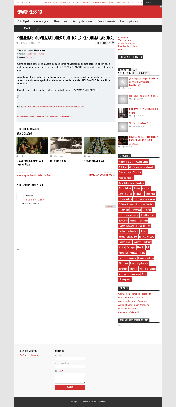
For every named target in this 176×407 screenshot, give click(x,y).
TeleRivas (133, 268)
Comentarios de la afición (144, 199)
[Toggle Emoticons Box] (18, 248)
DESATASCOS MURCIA (80, 2)
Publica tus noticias (25, 117)
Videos (153, 268)
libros (121, 49)
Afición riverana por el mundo (141, 167)
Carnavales (138, 193)
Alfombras (137, 172)
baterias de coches (127, 46)
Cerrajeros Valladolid (128, 312)
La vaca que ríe (125, 242)
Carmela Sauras (125, 193)
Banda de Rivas (125, 188)
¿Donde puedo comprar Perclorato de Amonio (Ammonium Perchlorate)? (143, 82)
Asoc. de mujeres (41, 21)
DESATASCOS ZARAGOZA (62, 2)
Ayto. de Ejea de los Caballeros (132, 183)
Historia (144, 231)
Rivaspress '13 (29, 11)
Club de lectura (60, 21)
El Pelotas (147, 209)
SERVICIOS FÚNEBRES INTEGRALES (143, 95)
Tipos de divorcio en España (140, 123)
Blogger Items (101, 402)
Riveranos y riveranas (129, 21)
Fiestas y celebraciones (82, 21)
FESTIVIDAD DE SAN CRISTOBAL (102, 175)
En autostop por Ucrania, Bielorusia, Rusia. (34, 175)
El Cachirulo (124, 209)
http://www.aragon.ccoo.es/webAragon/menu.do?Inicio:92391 (55, 107)
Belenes (137, 188)
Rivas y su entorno (146, 258)
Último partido (125, 279)
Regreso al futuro (137, 252)
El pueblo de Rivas (148, 215)
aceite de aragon (126, 43)
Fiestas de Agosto (126, 226)
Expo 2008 (123, 220)
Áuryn (144, 274)
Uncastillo (143, 268)
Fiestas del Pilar (143, 226)
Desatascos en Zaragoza (130, 297)
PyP (147, 247)
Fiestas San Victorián (139, 220)
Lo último (147, 242)
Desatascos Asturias (128, 309)
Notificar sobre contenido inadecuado (53, 117)
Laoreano (137, 242)
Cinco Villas (150, 193)
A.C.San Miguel (22, 21)
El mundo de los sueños (128, 215)
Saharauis (123, 268)
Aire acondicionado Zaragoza (132, 301)
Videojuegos (124, 40)
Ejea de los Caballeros (145, 204)
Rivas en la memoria (106, 21)
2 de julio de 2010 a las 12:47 (34, 200)
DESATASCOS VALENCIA (98, 2)
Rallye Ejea (123, 252)
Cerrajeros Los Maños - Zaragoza (134, 294)
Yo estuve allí (124, 274)
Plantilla (140, 247)
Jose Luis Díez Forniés (128, 236)
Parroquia (131, 247)
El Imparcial (136, 209)
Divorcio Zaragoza (23, 2)
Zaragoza (136, 274)
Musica (122, 247)
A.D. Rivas (123, 167)
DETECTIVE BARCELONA (117, 2)
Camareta (26, 43)
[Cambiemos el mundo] (35, 54)
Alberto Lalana (125, 172)
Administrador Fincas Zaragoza (133, 305)
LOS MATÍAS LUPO (146, 236)
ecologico (123, 37)
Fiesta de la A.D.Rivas (94, 160)
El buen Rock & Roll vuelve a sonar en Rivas (29, 162)
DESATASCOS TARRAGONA (137, 2)
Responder (109, 206)
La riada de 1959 (58, 160)
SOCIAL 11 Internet (29, 355)
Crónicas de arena (126, 204)
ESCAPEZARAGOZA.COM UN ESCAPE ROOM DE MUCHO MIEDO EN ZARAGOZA (143, 140)
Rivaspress (123, 263)
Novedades (24, 28)
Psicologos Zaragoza (42, 2)
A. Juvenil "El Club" (126, 161)
